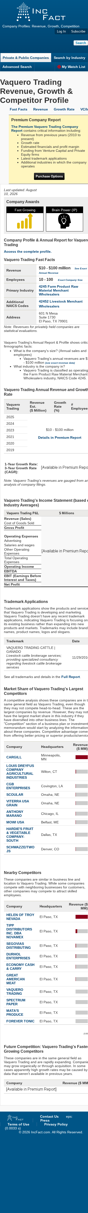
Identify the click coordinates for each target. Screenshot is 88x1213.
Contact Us (49, 1116)
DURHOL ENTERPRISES (18, 956)
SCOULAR (14, 795)
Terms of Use (18, 1124)
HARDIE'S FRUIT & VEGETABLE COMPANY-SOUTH (19, 834)
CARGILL (14, 757)
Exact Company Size (70, 280)
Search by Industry (69, 58)
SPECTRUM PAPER (15, 1002)
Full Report (70, 677)
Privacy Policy (56, 1124)
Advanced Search (17, 67)
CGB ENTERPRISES (18, 786)
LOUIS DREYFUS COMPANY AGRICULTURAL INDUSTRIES (20, 771)
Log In (61, 31)
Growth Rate (64, 109)
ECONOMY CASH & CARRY (20, 967)
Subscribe (78, 31)
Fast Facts (18, 109)
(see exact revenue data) (60, 362)
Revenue (40, 109)
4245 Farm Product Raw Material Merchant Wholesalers (58, 290)
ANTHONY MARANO (14, 814)
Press (45, 1120)
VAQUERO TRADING (14, 991)
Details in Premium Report (59, 437)
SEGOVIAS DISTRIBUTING (18, 946)
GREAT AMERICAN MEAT (15, 979)
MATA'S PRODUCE (14, 1012)
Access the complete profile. (28, 251)
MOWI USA (15, 822)
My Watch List (73, 67)
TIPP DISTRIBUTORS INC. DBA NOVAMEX (19, 931)
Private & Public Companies (26, 58)
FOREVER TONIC (20, 1021)
